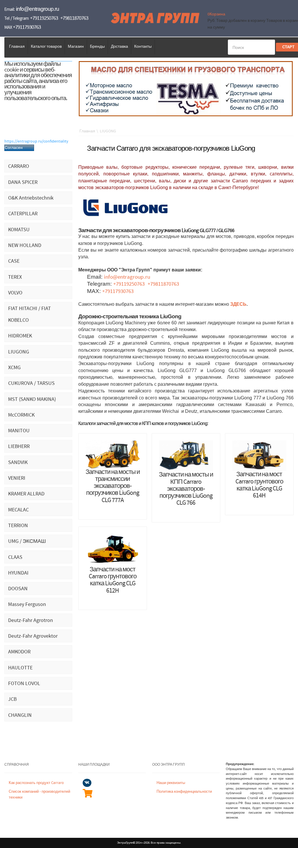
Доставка (119, 46)
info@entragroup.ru (37, 9)
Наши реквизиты (171, 783)
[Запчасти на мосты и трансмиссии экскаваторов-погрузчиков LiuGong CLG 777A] (113, 454)
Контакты (143, 46)
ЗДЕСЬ (238, 304)
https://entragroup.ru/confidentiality (36, 141)
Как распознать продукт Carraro (36, 783)
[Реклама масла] (186, 88)
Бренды (97, 46)
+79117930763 (27, 27)
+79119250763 (44, 18)
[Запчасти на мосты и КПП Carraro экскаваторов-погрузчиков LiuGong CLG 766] (186, 456)
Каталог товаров (46, 46)
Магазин (76, 46)
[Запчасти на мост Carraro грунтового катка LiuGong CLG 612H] (113, 549)
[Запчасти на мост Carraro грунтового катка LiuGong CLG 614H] (259, 455)
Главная (17, 46)
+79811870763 (74, 18)
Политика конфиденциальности (184, 792)
